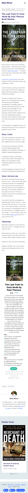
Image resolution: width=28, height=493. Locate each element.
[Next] (24, 449)
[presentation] (14, 443)
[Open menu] (24, 3)
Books (4, 386)
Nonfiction (11, 386)
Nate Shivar (7, 22)
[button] (12, 490)
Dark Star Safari (13, 71)
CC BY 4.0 (11, 484)
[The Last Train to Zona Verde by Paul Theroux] (14, 281)
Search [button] (23, 484)
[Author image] (3, 22)
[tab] (12, 473)
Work (9, 486)
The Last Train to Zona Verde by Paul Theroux (14, 287)
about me (21, 406)
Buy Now (13, 368)
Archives (17, 484)
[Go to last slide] (4, 449)
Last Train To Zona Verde (9, 79)
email (20, 408)
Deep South (13, 214)
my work (8, 408)
